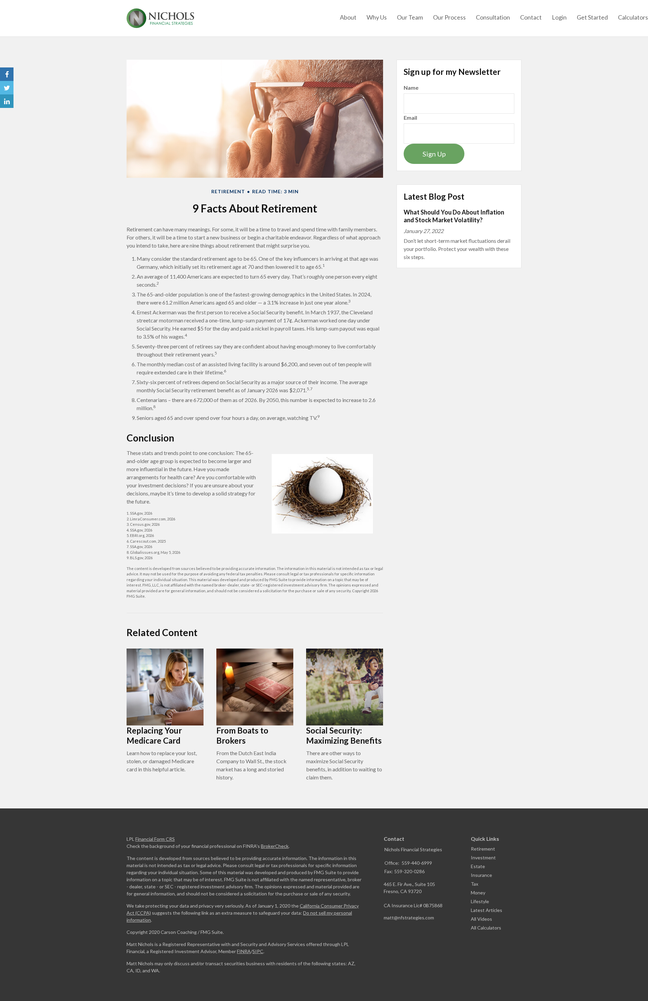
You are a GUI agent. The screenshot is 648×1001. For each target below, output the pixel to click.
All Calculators (486, 928)
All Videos (481, 919)
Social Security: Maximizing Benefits (344, 735)
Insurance (481, 875)
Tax (474, 884)
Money (478, 892)
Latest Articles (486, 910)
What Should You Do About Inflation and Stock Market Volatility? (454, 216)
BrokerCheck (275, 846)
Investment (483, 857)
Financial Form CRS (155, 839)
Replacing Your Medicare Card (154, 735)
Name (411, 87)
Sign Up (434, 154)
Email (410, 117)
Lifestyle (480, 901)
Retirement (483, 849)
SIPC (257, 951)
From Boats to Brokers (242, 735)
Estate (478, 866)
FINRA (244, 951)
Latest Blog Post (434, 196)
